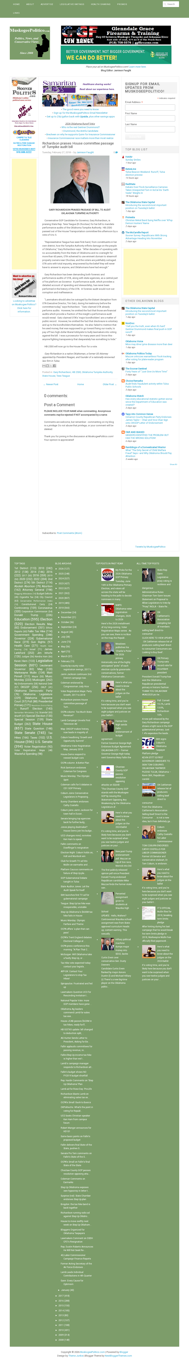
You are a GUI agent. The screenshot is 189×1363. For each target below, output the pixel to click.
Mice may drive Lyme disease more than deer (149, 344)
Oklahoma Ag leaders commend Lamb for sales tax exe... (75, 1013)
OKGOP (25, 687)
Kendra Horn (41, 656)
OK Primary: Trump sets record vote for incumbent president (164, 665)
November (66, 617)
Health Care (22, 645)
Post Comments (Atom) (69, 533)
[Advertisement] (24, 214)
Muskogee (38, 680)
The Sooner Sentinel (136, 368)
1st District (21, 568)
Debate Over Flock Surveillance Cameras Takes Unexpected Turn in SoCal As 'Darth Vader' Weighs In (147, 190)
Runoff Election (31, 708)
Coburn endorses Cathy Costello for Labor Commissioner (164, 834)
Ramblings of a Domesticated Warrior (146, 447)
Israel (32, 649)
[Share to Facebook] (54, 366)
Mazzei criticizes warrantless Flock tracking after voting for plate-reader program (148, 358)
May (63, 646)
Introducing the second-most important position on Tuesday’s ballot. (146, 206)
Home (16, 4)
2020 (22, 579)
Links (16, 13)
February (65, 661)
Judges (25, 656)
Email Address (134, 102)
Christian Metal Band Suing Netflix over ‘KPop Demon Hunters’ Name (149, 222)
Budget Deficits (44, 593)
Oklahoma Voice (134, 341)
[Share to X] (51, 366)
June (63, 642)
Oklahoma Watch (135, 396)
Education (22, 619)
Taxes (33, 737)
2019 (49, 575)
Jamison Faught (85, 152)
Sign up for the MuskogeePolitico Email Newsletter (81, 112)
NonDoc (130, 323)
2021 (61, 593)
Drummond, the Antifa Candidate (80, 131)
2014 (33, 572)
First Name (131, 113)
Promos (122, 4)
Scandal (43, 712)
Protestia (130, 217)
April (63, 651)
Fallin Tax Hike (36, 631)
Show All (173, 464)
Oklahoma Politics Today (139, 353)
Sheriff (17, 716)
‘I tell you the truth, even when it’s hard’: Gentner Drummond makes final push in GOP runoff (149, 329)
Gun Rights (38, 642)
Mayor (35, 676)
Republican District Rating (41, 705)
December (66, 612)
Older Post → (110, 384)
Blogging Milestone (23, 594)
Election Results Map (38, 624)
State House (48, 375)
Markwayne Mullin (25, 672)
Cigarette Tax (27, 597)
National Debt (45, 683)
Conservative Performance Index (36, 601)
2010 (41, 568)
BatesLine (131, 169)
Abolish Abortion (24, 586)
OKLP (43, 687)
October (65, 622)
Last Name (131, 124)
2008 (61, 1340)
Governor (20, 638)
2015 (61, 1305)
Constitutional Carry (33, 604)
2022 (36, 579)
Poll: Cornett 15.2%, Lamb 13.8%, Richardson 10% (163, 707)
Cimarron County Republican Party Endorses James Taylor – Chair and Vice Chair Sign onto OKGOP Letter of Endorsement (148, 420)
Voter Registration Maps (29, 750)
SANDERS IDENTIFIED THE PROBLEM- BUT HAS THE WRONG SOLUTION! (147, 436)
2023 (61, 583)
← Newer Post (50, 384)
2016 (49, 572)
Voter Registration (35, 746)
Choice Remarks (134, 380)
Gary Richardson (62, 372)
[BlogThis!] (47, 366)
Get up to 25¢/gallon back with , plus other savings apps (81, 116)
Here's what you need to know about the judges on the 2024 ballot (124, 819)
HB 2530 (76, 372)
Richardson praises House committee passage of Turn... (74, 703)
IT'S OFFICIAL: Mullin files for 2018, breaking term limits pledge (164, 915)
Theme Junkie (75, 1355)
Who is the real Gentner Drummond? (80, 127)
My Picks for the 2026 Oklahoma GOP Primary (124, 574)
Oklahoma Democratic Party (33, 690)
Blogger (124, 1352)
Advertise (47, 4)
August (64, 632)
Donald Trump (26, 615)
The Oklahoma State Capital (140, 202)
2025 (61, 573)
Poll (30, 701)
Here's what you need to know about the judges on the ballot (124, 689)
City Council (46, 597)
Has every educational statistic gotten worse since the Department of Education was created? (149, 402)
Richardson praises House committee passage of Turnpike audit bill (78, 145)
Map (40, 669)
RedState (130, 184)
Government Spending (28, 634)
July (63, 637)
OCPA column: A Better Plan (75, 763)
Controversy (21, 608)
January (65, 1290)
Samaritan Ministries (24, 712)
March (64, 656)
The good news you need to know (81, 109)
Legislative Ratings (72, 4)
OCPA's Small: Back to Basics (76, 1102)
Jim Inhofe (44, 653)
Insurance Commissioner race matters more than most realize (80, 138)
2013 (61, 1315)
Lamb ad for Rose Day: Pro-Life (76, 1089)
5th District (38, 582)
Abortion (47, 586)
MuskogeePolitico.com (92, 1352)
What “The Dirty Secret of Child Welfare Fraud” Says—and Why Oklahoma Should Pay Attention (149, 453)
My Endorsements (23, 683)
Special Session (24, 719)
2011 (61, 1325)
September (66, 627)
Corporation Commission (34, 611)
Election (46, 619)
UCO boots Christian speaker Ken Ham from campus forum (75, 1119)
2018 (36, 575)
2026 (61, 568)
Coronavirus (45, 608)
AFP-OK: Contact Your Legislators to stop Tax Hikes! (74, 975)
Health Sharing (101, 4)
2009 (61, 1335)
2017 (24, 575)
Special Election (35, 715)
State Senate (24, 733)
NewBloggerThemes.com (118, 1355)
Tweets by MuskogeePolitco (150, 546)
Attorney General (33, 589)
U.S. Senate (43, 742)
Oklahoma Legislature (37, 694)
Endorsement (29, 627)
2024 (61, 578)
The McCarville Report (137, 232)
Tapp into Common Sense (139, 414)
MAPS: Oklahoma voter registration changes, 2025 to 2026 (124, 612)
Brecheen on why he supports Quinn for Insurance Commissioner (80, 134)
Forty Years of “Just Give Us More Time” (146, 371)
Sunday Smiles (133, 160)
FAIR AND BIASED (135, 432)
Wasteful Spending (25, 753)
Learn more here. (137, 66)
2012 (17, 572)
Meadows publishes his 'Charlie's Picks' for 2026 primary (124, 651)
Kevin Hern (21, 661)
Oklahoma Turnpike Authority (97, 372)
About (30, 4)
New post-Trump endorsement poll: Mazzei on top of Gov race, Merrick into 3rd (124, 858)
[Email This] (44, 366)
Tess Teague (63, 375)
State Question (34, 728)
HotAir (129, 156)
